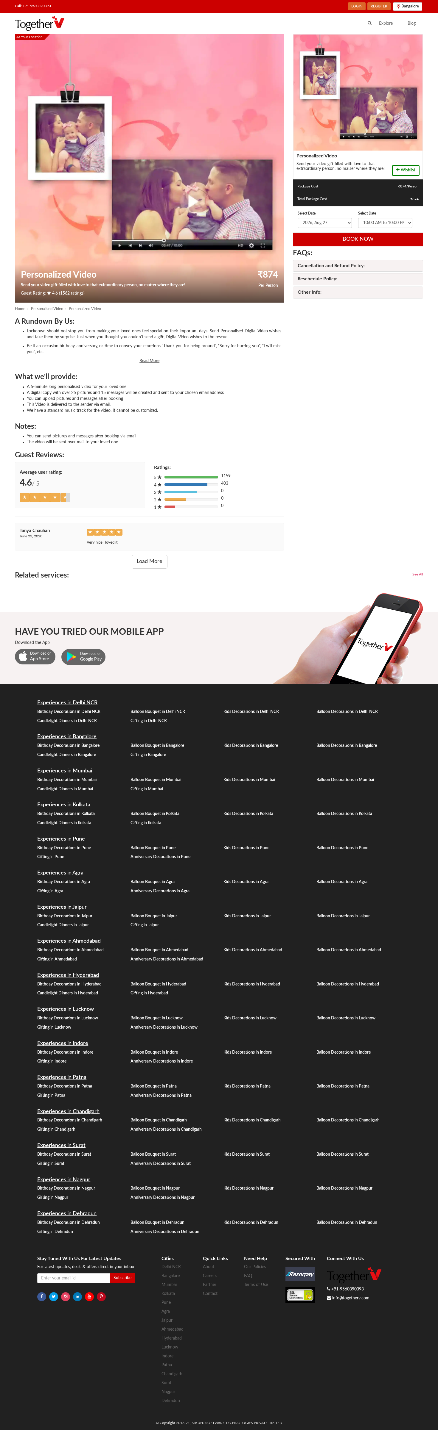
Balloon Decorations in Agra (341, 882)
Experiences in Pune (61, 839)
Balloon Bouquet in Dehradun (157, 1223)
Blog (412, 23)
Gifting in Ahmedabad (57, 959)
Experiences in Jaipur (62, 907)
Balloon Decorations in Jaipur (343, 916)
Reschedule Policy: (317, 278)
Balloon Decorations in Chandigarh (348, 1120)
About (208, 1267)
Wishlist (407, 170)
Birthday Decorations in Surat (64, 1154)
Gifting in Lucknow (54, 1027)
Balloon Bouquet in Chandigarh (159, 1120)
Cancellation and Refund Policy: (331, 265)
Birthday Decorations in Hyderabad (69, 984)
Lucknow (169, 1347)
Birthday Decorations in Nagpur (66, 1188)
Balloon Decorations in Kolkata (344, 814)
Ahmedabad (172, 1329)
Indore (167, 1356)
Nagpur (168, 1392)
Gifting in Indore (51, 1061)
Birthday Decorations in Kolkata (66, 814)
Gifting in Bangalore (148, 755)
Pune (166, 1303)
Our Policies (255, 1267)
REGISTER (379, 6)
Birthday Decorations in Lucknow (67, 1018)
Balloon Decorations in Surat (342, 1154)
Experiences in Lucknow (65, 1009)
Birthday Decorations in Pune (64, 848)
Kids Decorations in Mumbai (249, 780)
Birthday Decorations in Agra (63, 882)
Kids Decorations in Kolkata (248, 814)
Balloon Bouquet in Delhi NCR (158, 712)
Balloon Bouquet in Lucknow (157, 1018)
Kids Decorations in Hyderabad (251, 984)
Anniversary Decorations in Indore (162, 1061)
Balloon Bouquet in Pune (153, 848)
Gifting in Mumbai (147, 789)
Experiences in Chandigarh (68, 1111)
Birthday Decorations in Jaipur (64, 916)
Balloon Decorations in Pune (342, 848)
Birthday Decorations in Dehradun (68, 1223)
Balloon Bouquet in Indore (154, 1052)
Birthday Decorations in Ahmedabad (70, 950)
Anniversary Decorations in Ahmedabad (167, 959)
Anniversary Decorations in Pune (160, 857)
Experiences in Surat (61, 1145)
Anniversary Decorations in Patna (161, 1095)
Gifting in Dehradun (55, 1232)
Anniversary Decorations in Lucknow (164, 1027)
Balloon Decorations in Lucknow (345, 1018)
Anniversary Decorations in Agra (160, 891)
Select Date (307, 213)
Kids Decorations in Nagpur (248, 1188)
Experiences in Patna (61, 1077)
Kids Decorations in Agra (245, 882)
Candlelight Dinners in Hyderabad (67, 993)
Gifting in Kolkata (146, 823)
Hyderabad (171, 1338)
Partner (209, 1285)
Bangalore (170, 1276)
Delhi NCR (171, 1267)
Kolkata (168, 1294)
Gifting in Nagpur (52, 1198)
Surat (166, 1383)
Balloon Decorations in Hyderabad (347, 984)
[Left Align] (25, 497)
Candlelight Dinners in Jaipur (63, 925)
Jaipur (167, 1320)
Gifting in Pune (50, 857)
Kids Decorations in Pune (246, 848)
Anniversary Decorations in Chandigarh (166, 1129)
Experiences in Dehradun (67, 1213)
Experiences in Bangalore (67, 736)
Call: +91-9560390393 (33, 6)
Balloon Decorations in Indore (343, 1052)
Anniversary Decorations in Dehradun (165, 1232)
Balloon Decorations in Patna (342, 1086)
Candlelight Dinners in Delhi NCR (67, 721)
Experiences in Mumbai (64, 771)
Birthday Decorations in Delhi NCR (68, 712)
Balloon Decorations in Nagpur (344, 1188)
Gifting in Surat (50, 1164)
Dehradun (170, 1401)
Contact (210, 1294)
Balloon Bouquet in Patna (154, 1086)
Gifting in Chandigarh (56, 1129)
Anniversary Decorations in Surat (161, 1164)
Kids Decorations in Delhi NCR (251, 712)
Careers (210, 1276)
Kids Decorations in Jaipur (247, 916)
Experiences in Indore (62, 1043)
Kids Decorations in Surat (246, 1154)
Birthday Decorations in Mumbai (67, 780)
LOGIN (356, 6)
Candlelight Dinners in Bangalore (66, 755)
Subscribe (122, 1278)
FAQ (248, 1276)
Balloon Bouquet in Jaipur (154, 916)
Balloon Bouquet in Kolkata (155, 814)
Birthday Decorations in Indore (65, 1052)
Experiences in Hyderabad (68, 975)
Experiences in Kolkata (63, 805)
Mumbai (169, 1285)
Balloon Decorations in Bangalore (346, 746)
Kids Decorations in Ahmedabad (252, 950)
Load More (149, 561)
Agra (165, 1311)
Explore (386, 23)
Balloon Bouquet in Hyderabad (158, 984)
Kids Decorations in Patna (247, 1086)
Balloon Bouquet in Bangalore (157, 746)
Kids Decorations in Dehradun (250, 1223)
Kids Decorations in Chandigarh (252, 1120)
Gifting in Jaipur (145, 925)
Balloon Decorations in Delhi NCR (347, 712)
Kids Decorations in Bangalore (250, 746)
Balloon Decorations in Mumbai (345, 780)
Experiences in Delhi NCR (67, 702)
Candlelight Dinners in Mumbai (65, 789)
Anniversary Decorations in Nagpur (163, 1198)
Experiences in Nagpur (63, 1179)
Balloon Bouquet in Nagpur (155, 1188)
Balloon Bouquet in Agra (153, 882)
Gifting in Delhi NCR (149, 721)
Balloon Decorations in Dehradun (346, 1223)
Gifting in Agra (50, 891)
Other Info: (309, 292)
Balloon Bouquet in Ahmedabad (159, 950)
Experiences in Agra (60, 873)
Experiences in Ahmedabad (69, 941)
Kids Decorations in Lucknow (250, 1018)
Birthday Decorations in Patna (64, 1086)
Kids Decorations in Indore (247, 1052)
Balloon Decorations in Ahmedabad (348, 950)
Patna (166, 1365)
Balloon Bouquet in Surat (153, 1154)
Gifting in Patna (51, 1095)
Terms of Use (256, 1285)
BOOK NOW (358, 239)
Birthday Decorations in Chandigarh (69, 1120)
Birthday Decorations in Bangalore (68, 746)
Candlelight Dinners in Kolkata (64, 823)
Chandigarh (171, 1374)
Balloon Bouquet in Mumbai (156, 780)
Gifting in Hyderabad (149, 993)
